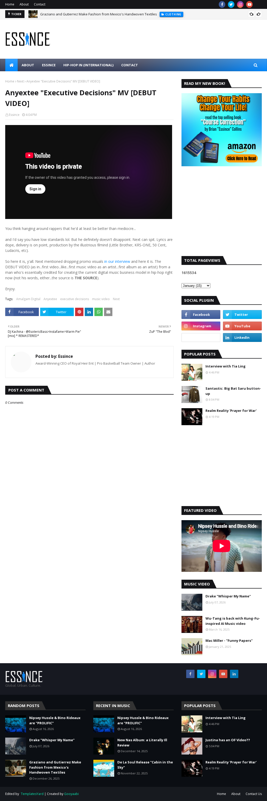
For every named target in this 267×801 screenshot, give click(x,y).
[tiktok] (200, 337)
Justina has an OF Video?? (227, 740)
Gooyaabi (71, 794)
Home (9, 4)
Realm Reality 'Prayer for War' (231, 410)
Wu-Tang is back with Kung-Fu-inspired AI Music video (232, 621)
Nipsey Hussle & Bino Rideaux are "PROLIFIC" (55, 720)
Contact (39, 4)
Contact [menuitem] (129, 65)
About (24, 4)
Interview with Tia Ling (225, 366)
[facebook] (222, 4)
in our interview (117, 261)
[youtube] (249, 4)
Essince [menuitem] (49, 65)
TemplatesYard (32, 794)
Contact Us (254, 794)
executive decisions (74, 299)
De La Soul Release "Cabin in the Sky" (145, 765)
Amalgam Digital (28, 299)
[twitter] (231, 4)
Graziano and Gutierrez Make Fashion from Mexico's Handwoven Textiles (98, 14)
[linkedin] (242, 337)
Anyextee (50, 299)
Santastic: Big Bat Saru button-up (233, 391)
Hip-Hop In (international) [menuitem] (88, 65)
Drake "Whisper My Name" (228, 596)
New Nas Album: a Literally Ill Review (142, 742)
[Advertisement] (221, 215)
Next (20, 81)
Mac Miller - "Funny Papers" (229, 640)
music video (101, 299)
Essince (14, 114)
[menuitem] (11, 65)
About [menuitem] (28, 65)
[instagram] (240, 4)
